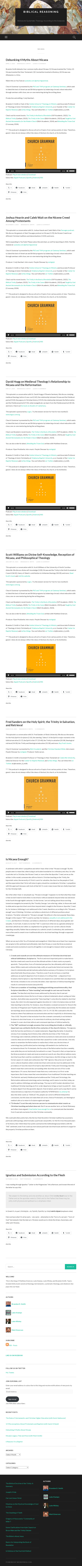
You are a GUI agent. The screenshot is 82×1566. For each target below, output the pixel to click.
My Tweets (10, 1372)
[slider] (72, 171)
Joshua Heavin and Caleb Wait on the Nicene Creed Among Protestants (38, 219)
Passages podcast (67, 230)
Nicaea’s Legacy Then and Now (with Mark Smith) (24, 1436)
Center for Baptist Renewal (34, 761)
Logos (29, 412)
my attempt (63, 1092)
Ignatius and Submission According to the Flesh (35, 1175)
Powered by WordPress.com (19, 1562)
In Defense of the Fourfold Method (18, 1551)
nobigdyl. (51, 262)
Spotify (29, 178)
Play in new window (20, 175)
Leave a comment (39, 63)
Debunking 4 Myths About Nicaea (27, 60)
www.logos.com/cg (13, 414)
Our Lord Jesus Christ (13, 1498)
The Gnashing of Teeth (14, 1513)
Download (32, 175)
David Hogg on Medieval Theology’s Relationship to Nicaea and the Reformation (38, 383)
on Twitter (49, 110)
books (69, 743)
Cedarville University (67, 758)
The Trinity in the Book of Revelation (38, 115)
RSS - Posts (13, 1345)
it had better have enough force (39, 1109)
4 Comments (37, 863)
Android (36, 178)
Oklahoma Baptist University (42, 107)
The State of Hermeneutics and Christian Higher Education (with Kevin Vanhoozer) (36, 1418)
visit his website (24, 576)
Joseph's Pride (11, 1492)
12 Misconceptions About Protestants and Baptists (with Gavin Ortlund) (32, 1424)
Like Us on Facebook (14, 1355)
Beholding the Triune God (66, 121)
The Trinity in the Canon (36, 118)
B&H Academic (36, 749)
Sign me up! (12, 1399)
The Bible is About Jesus (15, 1536)
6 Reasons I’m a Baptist (14, 1442)
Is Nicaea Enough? (17, 859)
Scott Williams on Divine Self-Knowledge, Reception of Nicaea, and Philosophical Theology (40, 556)
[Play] (8, 171)
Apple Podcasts (19, 178)
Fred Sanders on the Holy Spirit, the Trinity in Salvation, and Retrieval (40, 723)
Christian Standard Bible (56, 749)
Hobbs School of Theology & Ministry (43, 104)
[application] (41, 171)
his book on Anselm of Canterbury (33, 406)
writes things (26, 110)
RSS (41, 178)
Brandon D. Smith (24, 63)
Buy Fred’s (63, 743)
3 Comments (38, 1179)
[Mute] (67, 171)
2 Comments (39, 729)
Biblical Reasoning (41, 11)
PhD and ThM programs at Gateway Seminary (49, 86)
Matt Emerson (24, 863)
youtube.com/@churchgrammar (36, 81)
